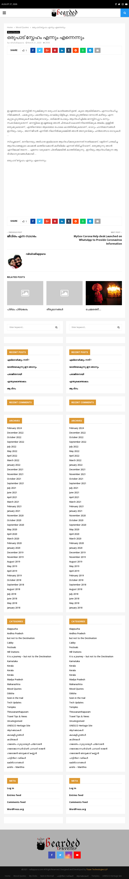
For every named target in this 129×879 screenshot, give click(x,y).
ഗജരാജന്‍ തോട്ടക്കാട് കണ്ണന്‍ (22, 753)
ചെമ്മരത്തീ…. (93, 309)
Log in (10, 788)
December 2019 (15, 552)
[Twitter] (60, 855)
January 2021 (13, 510)
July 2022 (11, 446)
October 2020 (14, 520)
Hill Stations (13, 651)
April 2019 (12, 570)
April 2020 (12, 533)
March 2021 (13, 501)
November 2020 (15, 515)
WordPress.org (15, 809)
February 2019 (14, 575)
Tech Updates (14, 702)
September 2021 (15, 483)
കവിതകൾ (12, 739)
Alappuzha (12, 628)
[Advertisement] (64, 84)
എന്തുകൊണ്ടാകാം (16, 381)
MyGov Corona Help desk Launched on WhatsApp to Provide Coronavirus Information (98, 240)
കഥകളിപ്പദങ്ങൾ (15, 734)
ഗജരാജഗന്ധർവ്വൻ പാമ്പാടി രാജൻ (26, 748)
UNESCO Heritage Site (18, 725)
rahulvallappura (17, 42)
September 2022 (15, 441)
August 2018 (13, 589)
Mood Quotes (13, 32)
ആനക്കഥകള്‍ (14, 730)
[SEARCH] (56, 327)
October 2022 (14, 437)
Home (7, 876)
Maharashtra (13, 684)
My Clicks (33, 876)
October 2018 (14, 580)
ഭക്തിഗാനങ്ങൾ (15, 762)
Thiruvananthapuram (17, 711)
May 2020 (12, 529)
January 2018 (13, 607)
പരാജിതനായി (14, 374)
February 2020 (14, 543)
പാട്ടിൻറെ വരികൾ (16, 757)
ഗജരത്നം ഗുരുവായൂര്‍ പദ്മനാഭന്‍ (24, 743)
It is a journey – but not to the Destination (29, 656)
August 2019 (13, 561)
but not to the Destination (21, 638)
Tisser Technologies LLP (97, 869)
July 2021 (11, 487)
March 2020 (13, 538)
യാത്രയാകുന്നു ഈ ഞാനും (22, 366)
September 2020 (15, 524)
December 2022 (15, 432)
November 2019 (15, 556)
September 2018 (15, 584)
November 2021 (15, 474)
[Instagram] (68, 855)
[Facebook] (51, 855)
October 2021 (14, 478)
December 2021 (15, 469)
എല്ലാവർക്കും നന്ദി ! (18, 359)
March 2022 (13, 460)
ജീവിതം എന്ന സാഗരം (21, 236)
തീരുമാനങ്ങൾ (54, 309)
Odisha (10, 693)
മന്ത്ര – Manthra (15, 767)
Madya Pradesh (15, 679)
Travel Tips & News (17, 716)
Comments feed (16, 802)
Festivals (11, 647)
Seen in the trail (15, 697)
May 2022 (12, 451)
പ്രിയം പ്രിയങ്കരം (17, 309)
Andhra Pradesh (15, 633)
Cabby (10, 642)
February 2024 (14, 428)
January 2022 (13, 464)
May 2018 (12, 603)
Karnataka (12, 661)
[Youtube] (77, 855)
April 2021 (12, 497)
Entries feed (14, 795)
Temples (11, 707)
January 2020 (13, 547)
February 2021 (14, 506)
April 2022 (12, 455)
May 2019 (12, 566)
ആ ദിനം (11, 388)
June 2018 (12, 598)
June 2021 (12, 492)
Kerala (10, 665)
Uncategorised (14, 720)
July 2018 (11, 593)
